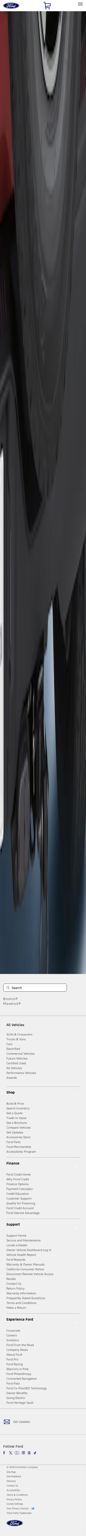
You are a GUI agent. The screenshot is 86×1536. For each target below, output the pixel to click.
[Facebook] (4, 1452)
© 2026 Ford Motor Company (22, 1467)
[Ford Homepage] (15, 1525)
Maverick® (12, 1003)
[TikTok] (35, 1452)
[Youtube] (17, 1452)
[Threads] (29, 1452)
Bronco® (10, 999)
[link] (11, 1472)
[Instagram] (23, 1452)
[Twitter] (10, 1452)
